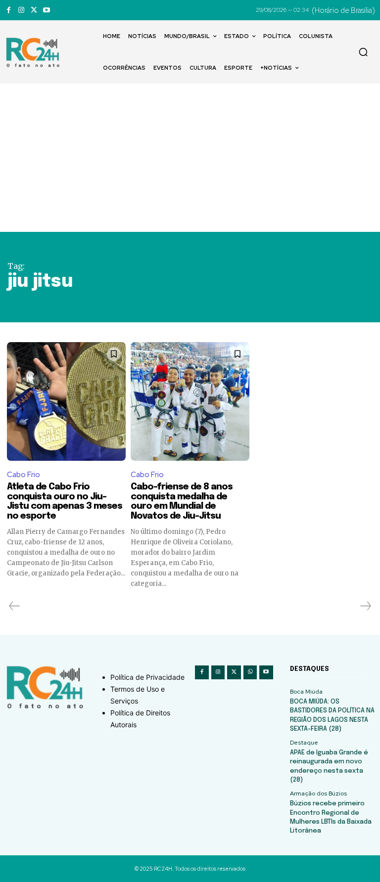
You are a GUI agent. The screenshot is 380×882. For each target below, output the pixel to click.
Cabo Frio (23, 475)
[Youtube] (46, 10)
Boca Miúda (306, 691)
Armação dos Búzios (318, 793)
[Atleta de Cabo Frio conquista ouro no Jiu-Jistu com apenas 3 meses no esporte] (66, 401)
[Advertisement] (190, 157)
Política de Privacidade (147, 677)
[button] (363, 52)
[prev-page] (14, 606)
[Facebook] (8, 10)
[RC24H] (34, 52)
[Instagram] (21, 10)
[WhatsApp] (250, 672)
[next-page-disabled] (365, 606)
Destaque (304, 742)
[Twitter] (34, 10)
